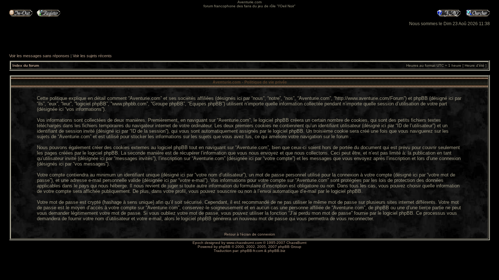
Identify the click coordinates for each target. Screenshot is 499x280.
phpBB (225, 247)
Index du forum (25, 65)
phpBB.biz (276, 251)
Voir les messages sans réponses (39, 56)
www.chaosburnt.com (244, 243)
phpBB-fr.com (251, 251)
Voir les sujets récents (92, 56)
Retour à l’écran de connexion (249, 234)
